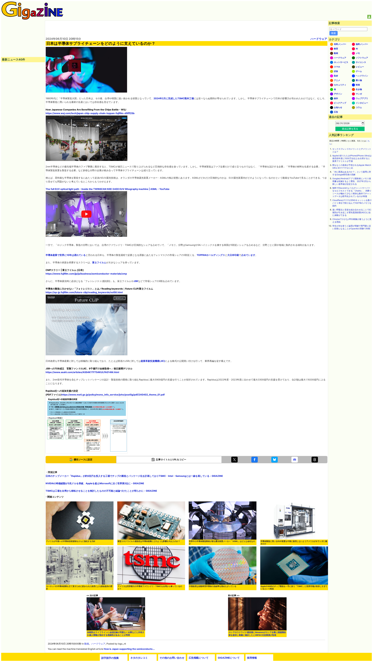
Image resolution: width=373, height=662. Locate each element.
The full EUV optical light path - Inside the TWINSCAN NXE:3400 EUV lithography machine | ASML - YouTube (107, 189)
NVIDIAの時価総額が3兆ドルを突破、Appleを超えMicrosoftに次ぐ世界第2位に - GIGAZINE (95, 483)
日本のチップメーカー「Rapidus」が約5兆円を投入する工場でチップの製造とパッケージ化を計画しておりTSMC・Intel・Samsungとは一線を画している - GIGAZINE (134, 475)
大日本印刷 (233, 255)
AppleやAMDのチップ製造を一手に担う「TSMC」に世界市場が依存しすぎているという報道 (294, 587)
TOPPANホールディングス (211, 255)
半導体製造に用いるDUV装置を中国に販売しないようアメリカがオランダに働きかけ (294, 542)
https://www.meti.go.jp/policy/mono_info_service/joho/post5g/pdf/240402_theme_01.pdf (113, 394)
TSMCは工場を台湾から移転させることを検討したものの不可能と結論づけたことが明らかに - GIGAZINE (101, 490)
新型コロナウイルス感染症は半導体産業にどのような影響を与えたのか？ (149, 541)
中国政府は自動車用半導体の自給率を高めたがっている (212, 586)
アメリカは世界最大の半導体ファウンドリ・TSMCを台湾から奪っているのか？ (150, 587)
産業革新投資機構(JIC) (153, 360)
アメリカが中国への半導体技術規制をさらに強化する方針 (70, 541)
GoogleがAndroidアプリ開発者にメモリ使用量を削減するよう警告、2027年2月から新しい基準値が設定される (351, 181)
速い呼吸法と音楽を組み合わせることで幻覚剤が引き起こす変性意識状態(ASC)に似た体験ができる (351, 212)
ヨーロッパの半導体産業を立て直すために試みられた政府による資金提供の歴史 (79, 587)
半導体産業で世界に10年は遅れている (66, 255)
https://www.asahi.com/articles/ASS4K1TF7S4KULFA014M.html (82, 372)
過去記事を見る (350, 128)
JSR (136, 281)
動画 (86, 643)
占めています (248, 255)
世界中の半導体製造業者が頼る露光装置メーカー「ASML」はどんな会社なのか (222, 542)
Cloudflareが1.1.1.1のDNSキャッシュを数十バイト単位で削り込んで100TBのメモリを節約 (352, 203)
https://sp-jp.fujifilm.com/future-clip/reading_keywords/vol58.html (84, 292)
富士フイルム (99, 262)
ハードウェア (318, 39)
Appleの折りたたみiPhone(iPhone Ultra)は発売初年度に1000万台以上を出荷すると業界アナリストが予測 (352, 158)
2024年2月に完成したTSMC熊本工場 (174, 98)
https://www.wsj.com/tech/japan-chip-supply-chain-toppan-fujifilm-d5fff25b (90, 113)
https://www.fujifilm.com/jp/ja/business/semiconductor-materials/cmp (86, 273)
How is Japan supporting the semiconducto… (129, 649)
